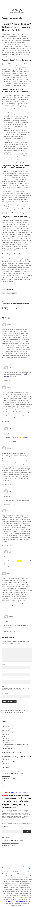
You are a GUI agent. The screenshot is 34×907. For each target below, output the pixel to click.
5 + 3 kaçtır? (5, 693)
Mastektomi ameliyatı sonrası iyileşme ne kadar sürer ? (15, 744)
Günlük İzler (17, 10)
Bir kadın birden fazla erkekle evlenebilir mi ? (12, 761)
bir (3, 293)
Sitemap (20, 712)
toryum (14, 293)
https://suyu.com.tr (20, 710)
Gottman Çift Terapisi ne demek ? (10, 771)
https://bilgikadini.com (7, 710)
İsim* (3, 664)
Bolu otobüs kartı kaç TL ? (8, 733)
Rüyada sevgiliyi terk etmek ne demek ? (15, 303)
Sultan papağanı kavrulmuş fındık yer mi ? (11, 752)
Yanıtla (12, 361)
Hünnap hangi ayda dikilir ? (8, 729)
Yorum (3, 646)
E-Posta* (4, 672)
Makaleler (9, 289)
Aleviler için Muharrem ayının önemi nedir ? (12, 737)
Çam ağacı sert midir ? (7, 748)
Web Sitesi (4, 679)
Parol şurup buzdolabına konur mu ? (10, 781)
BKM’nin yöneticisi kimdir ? (8, 740)
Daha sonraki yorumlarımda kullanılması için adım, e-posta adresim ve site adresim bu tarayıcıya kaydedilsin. (16, 689)
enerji (8, 293)
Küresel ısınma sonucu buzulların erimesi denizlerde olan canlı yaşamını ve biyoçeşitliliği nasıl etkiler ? (16, 757)
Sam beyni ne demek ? (9, 309)
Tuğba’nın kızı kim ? (6, 725)
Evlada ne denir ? (6, 776)
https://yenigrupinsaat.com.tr (9, 712)
